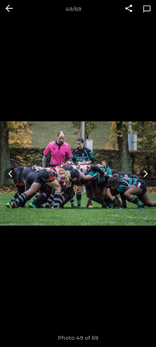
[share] (128, 9)
